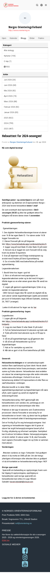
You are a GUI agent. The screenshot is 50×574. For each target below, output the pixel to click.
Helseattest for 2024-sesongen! (22, 136)
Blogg (23, 38)
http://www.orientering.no (19, 30)
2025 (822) (8, 118)
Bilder (32, 38)
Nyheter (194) (10, 56)
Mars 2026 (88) (10, 101)
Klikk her (5, 540)
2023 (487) (8, 129)
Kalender (13, 38)
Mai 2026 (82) (10, 90)
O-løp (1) (7, 61)
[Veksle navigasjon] (46, 5)
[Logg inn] (41, 5)
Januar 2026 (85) (11, 112)
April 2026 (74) (10, 96)
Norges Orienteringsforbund (21, 142)
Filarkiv (41, 38)
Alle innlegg (9, 50)
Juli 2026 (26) (10, 80)
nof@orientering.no (23, 523)
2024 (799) (8, 123)
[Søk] (37, 5)
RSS (8, 67)
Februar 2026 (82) (11, 107)
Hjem (4, 38)
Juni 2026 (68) (10, 85)
